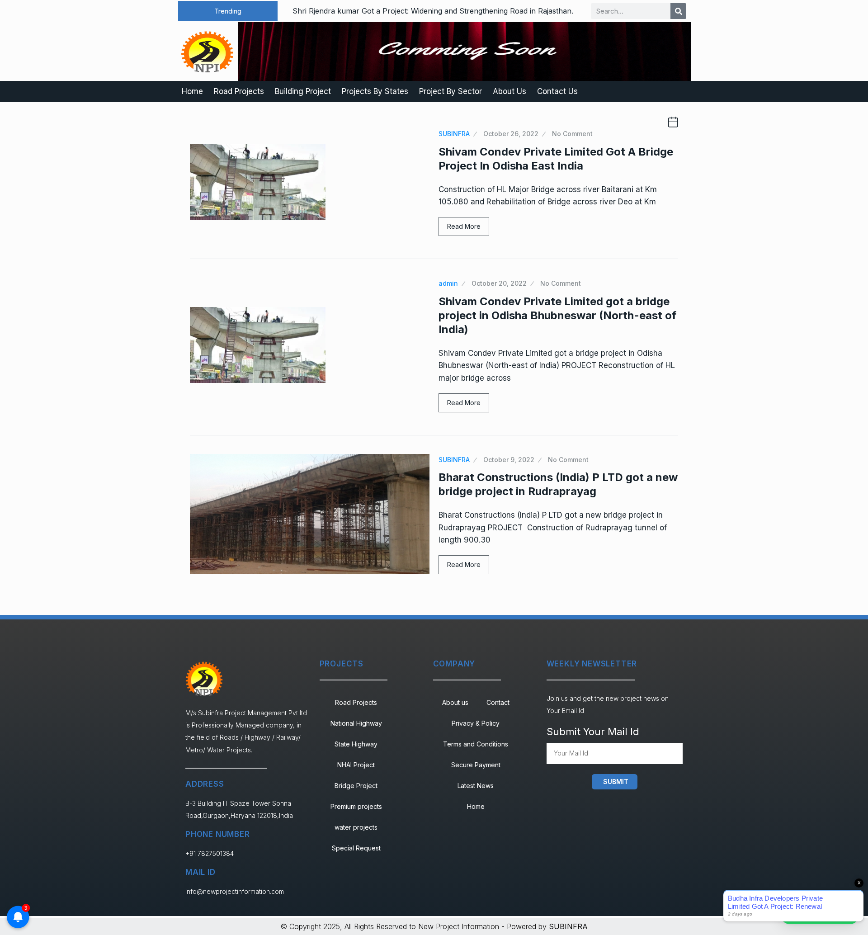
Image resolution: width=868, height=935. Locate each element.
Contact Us (557, 91)
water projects (356, 827)
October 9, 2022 (508, 459)
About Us (509, 91)
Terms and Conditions (475, 744)
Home (192, 91)
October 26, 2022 (510, 133)
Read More (464, 226)
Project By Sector (450, 91)
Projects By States (375, 91)
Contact (497, 702)
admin (448, 283)
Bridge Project (356, 785)
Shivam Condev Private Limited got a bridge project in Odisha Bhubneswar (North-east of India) (557, 315)
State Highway (356, 744)
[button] (228, 11)
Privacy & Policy (476, 723)
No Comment (572, 133)
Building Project (303, 91)
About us (455, 702)
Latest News (476, 785)
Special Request (356, 848)
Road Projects (239, 91)
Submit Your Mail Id (593, 731)
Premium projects (356, 806)
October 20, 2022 (499, 283)
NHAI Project (356, 765)
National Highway (356, 723)
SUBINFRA (454, 133)
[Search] (678, 11)
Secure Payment (475, 765)
